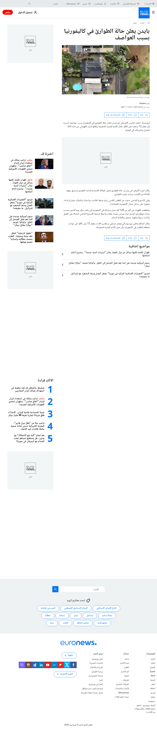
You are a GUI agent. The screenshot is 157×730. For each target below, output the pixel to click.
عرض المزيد (98, 654)
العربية (148, 3)
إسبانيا (62, 616)
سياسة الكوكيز (97, 672)
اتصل (101, 680)
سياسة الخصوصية (96, 676)
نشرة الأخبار (124, 663)
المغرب (65, 623)
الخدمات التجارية (96, 663)
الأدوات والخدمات (122, 688)
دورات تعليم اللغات (122, 697)
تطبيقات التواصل (122, 684)
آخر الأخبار (125, 672)
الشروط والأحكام (96, 667)
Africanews (123, 693)
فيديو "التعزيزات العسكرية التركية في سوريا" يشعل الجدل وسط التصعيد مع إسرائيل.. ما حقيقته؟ (110, 275)
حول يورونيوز (97, 659)
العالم (135, 23)
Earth (152, 672)
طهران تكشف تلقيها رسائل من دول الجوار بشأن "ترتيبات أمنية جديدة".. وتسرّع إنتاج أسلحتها (110, 254)
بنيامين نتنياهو (83, 623)
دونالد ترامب (107, 616)
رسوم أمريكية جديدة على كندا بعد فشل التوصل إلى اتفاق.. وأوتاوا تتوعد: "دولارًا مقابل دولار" (109, 265)
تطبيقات (126, 680)
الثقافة (152, 688)
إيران (76, 616)
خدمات (126, 654)
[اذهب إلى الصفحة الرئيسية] (144, 12)
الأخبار (142, 23)
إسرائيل (90, 616)
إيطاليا (47, 616)
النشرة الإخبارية (66, 674)
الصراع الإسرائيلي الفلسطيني (76, 608)
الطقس (126, 667)
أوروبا (153, 659)
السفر (153, 684)
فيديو (153, 693)
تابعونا (126, 676)
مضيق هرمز (102, 623)
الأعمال (152, 667)
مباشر (7, 12)
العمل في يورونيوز (96, 684)
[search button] (29, 3)
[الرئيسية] (149, 23)
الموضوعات (150, 654)
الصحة (152, 680)
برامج (153, 697)
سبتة (52, 623)
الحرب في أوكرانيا (48, 608)
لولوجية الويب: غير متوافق (92, 688)
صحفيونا (151, 701)
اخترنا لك (47, 154)
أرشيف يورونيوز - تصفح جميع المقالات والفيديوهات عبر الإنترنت (144, 709)
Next (153, 676)
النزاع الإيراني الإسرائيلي (106, 608)
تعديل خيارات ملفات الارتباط (92, 693)
